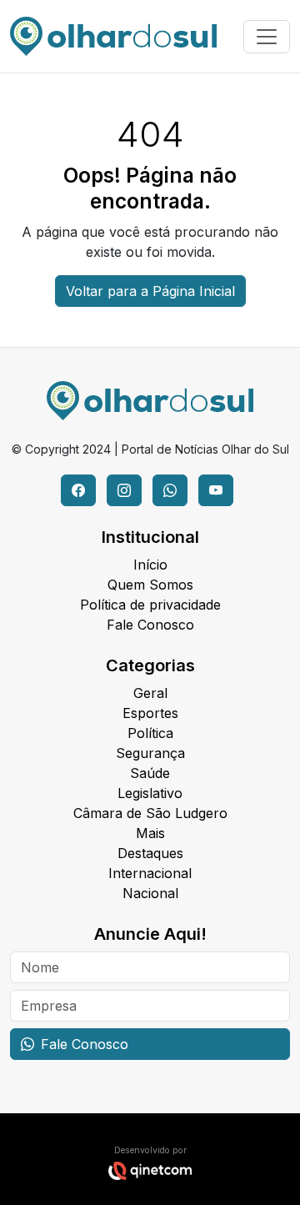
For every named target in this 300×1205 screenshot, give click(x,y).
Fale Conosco (150, 624)
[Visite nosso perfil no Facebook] (78, 490)
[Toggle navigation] (266, 36)
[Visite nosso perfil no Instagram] (124, 490)
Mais (150, 833)
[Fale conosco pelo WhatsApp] (170, 490)
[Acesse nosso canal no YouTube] (215, 490)
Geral (150, 693)
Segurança (150, 753)
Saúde (150, 773)
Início (150, 564)
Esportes (150, 713)
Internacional (150, 873)
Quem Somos (150, 584)
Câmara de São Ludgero (150, 813)
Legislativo (150, 793)
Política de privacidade (150, 604)
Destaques (150, 853)
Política (150, 733)
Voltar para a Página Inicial (150, 291)
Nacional (150, 893)
